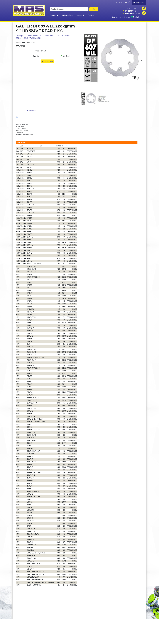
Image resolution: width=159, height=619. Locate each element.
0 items (124, 2)
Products (53, 15)
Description (31, 111)
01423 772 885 (129, 9)
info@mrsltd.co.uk (131, 13)
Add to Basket (47, 61)
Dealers (91, 15)
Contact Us (80, 15)
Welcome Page (67, 15)
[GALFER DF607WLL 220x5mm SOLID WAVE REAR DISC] (112, 60)
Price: (37, 51)
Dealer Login (139, 2)
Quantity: (36, 56)
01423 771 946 (129, 11)
